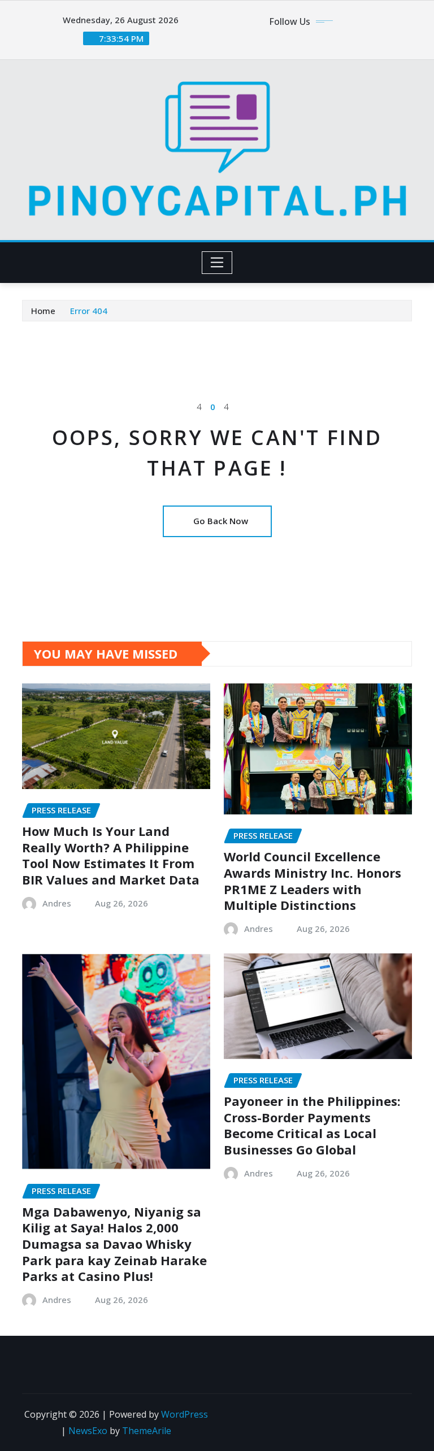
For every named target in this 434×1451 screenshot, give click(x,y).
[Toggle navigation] (217, 262)
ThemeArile (146, 1430)
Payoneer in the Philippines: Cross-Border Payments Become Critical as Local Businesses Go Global (312, 1125)
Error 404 (88, 310)
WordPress (184, 1414)
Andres (56, 903)
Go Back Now (220, 520)
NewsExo (87, 1430)
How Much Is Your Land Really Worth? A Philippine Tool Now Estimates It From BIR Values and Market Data (110, 855)
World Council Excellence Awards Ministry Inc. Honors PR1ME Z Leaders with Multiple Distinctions (312, 880)
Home (43, 310)
